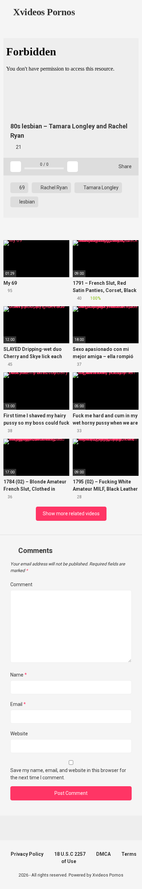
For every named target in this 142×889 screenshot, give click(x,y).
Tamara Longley (100, 187)
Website (19, 733)
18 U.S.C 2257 (69, 854)
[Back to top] (130, 875)
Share (125, 166)
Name (18, 675)
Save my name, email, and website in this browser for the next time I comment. (68, 774)
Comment (21, 584)
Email (18, 704)
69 (21, 187)
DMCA (103, 854)
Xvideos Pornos (43, 12)
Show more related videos (71, 513)
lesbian (26, 202)
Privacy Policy (27, 854)
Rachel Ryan (54, 187)
